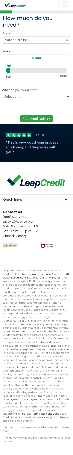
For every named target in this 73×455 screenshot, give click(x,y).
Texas (35, 277)
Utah (42, 277)
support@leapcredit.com (19, 221)
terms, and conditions (46, 413)
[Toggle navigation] (65, 5)
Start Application (35, 119)
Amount (9, 51)
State (6, 33)
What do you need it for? (20, 90)
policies (26, 413)
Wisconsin (55, 277)
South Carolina (21, 277)
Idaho (47, 274)
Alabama (37, 274)
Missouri (57, 274)
